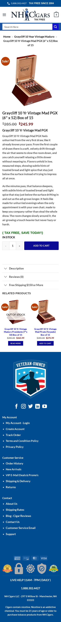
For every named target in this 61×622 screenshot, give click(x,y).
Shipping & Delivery (18, 481)
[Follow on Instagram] (23, 406)
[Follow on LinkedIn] (37, 406)
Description (16, 268)
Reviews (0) (16, 276)
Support (11, 534)
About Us (11, 503)
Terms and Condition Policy (22, 440)
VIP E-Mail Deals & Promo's (22, 475)
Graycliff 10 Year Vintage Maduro (34, 36)
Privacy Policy (15, 446)
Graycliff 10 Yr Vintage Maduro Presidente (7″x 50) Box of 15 (15, 332)
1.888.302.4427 (30, 588)
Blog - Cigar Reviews (18, 516)
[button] (4, 15)
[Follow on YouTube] (44, 406)
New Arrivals (13, 469)
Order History (14, 463)
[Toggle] (5, 268)
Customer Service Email (21, 528)
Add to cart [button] (45, 343)
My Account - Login (18, 423)
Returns (11, 487)
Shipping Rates (15, 509)
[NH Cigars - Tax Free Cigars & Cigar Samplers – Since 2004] (30, 14)
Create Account (15, 429)
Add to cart (41, 245)
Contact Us (13, 522)
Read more (15, 343)
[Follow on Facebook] (16, 406)
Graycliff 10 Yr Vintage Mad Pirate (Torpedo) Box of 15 (45, 332)
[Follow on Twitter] (30, 406)
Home (6, 36)
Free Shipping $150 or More (26, 285)
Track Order (13, 435)
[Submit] (55, 27)
